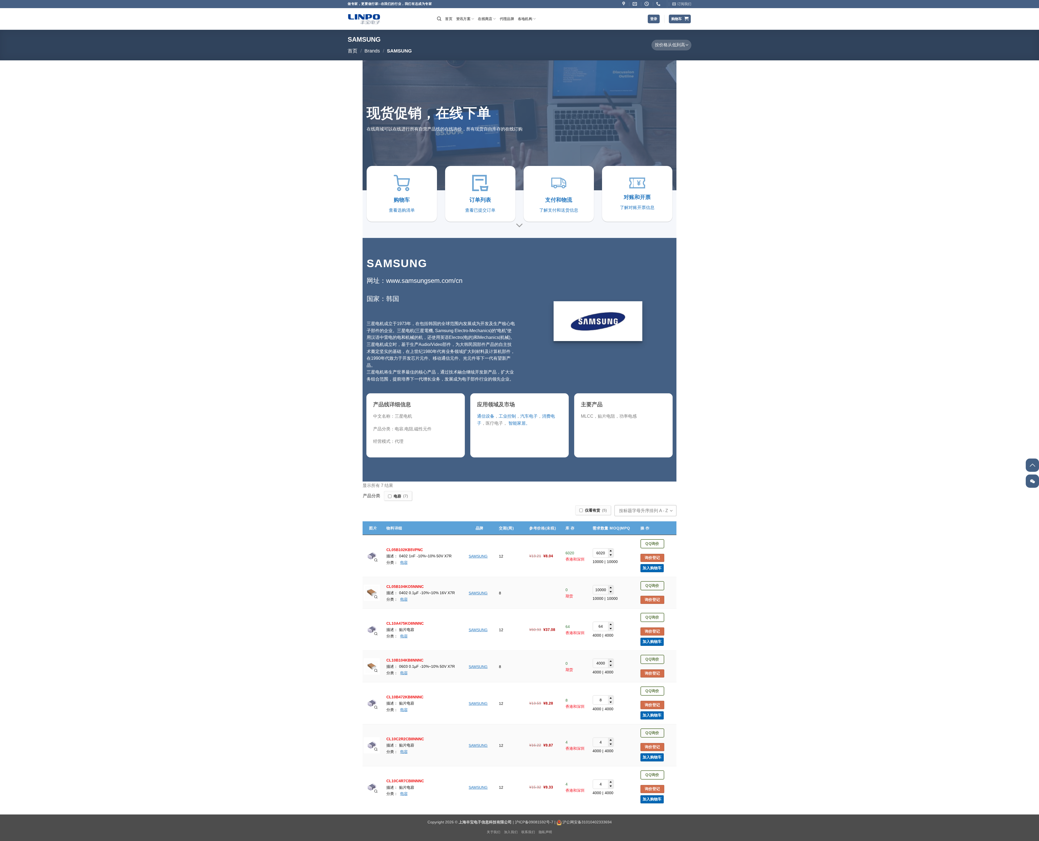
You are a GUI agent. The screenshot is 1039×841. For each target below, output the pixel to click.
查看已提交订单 (480, 210)
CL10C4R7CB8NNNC (405, 781)
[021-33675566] (659, 4)
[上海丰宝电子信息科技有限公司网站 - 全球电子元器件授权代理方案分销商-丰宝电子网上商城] (364, 18)
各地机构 (525, 19)
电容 (404, 562)
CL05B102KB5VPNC (404, 550)
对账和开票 (637, 197)
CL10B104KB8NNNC (404, 660)
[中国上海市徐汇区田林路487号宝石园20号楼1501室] (624, 4)
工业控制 (507, 416)
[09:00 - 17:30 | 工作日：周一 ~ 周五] (647, 4)
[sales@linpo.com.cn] (635, 4)
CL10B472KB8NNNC (404, 697)
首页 (448, 19)
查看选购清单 (402, 210)
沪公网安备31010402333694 (587, 822)
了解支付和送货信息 (558, 210)
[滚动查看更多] (519, 226)
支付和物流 (558, 200)
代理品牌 (507, 19)
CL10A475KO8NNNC (405, 623)
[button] (681, 4)
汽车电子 (529, 416)
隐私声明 (545, 832)
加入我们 (511, 832)
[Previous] (358, 125)
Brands (372, 51)
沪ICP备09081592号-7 (534, 822)
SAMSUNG (478, 556)
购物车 (402, 200)
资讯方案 (463, 19)
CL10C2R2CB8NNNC (405, 739)
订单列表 (480, 200)
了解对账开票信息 (637, 207)
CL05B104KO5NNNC (405, 586)
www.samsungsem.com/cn (424, 280)
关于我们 (493, 832)
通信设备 (485, 416)
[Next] (681, 125)
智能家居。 (518, 423)
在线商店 (485, 19)
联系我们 (528, 832)
